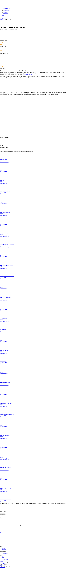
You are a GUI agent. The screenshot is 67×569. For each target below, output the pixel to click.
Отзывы (3, 15)
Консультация (4, 18)
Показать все (1, 151)
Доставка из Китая (5, 12)
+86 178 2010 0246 (2, 565)
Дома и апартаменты (4, 552)
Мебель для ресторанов (6, 10)
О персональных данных (5, 559)
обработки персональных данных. (24, 519)
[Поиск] (0, 18)
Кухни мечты (5, 9)
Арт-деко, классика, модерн (17, 151)
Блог (2, 14)
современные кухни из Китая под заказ (28, 74)
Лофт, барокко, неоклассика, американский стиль (27, 151)
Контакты (3, 16)
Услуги (2, 7)
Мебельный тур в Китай (6, 8)
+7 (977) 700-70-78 (2, 19)
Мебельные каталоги (4, 556)
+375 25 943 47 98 (2, 563)
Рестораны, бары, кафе (5, 553)
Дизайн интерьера (4, 548)
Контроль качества (5, 13)
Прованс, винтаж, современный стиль (8, 151)
